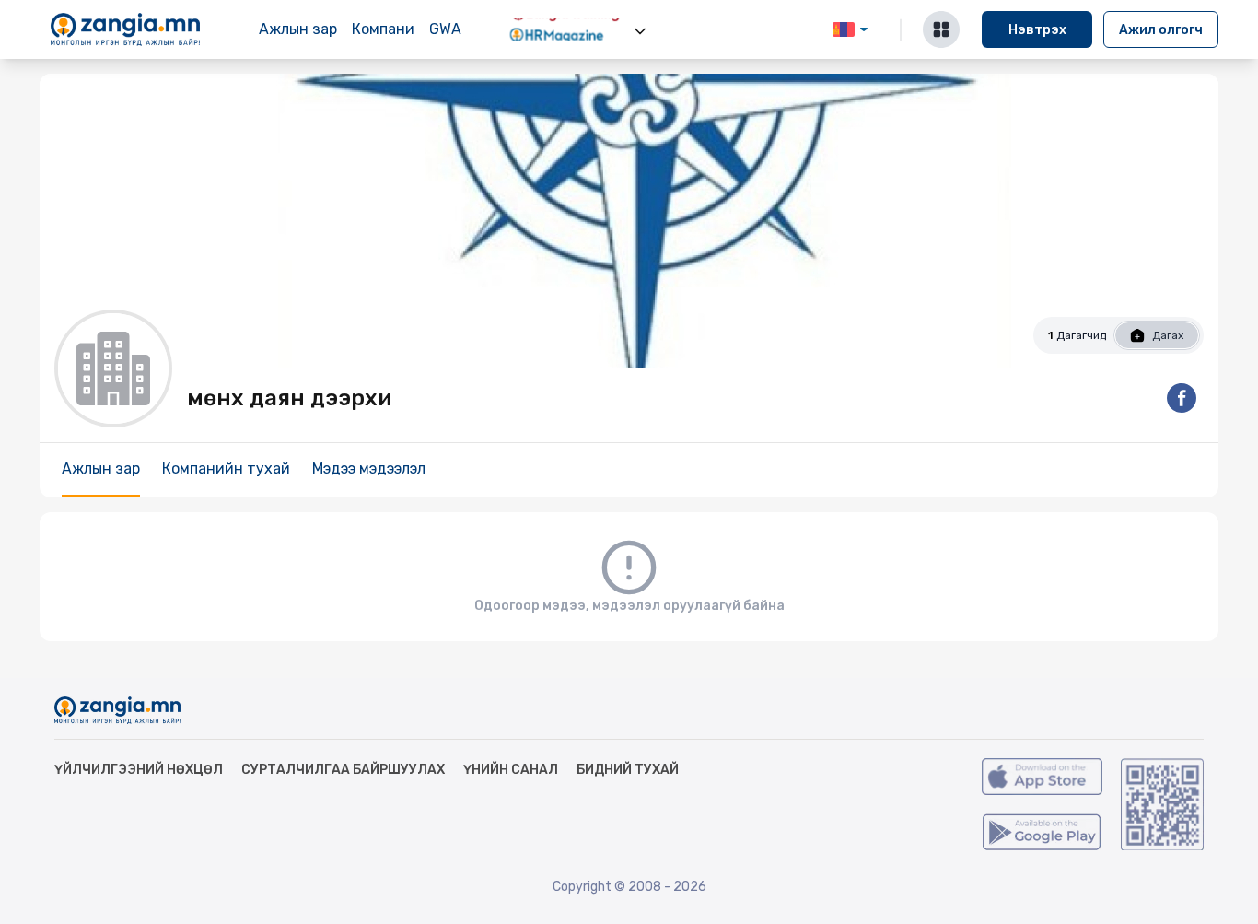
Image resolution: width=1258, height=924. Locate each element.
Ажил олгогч (1161, 30)
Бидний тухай (628, 770)
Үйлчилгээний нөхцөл (138, 770)
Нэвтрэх (1037, 30)
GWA (445, 29)
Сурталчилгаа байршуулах (343, 770)
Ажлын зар (298, 29)
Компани (383, 29)
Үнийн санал (510, 770)
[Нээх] (640, 31)
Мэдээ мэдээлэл (368, 468)
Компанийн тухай (226, 468)
